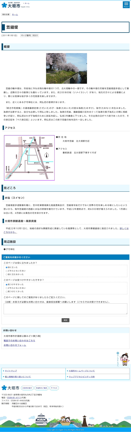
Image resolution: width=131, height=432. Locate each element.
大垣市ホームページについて (82, 371)
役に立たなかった (16, 274)
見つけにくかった (16, 292)
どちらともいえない (17, 271)
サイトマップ (11, 371)
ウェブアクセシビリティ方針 (82, 377)
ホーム (15, 14)
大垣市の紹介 (27, 388)
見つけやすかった (16, 284)
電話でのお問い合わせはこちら (19, 341)
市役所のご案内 (41, 388)
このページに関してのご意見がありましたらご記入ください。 (35, 297)
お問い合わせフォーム (15, 345)
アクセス (54, 388)
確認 (65, 320)
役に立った (13, 267)
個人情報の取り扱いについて (18, 377)
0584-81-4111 (14, 398)
